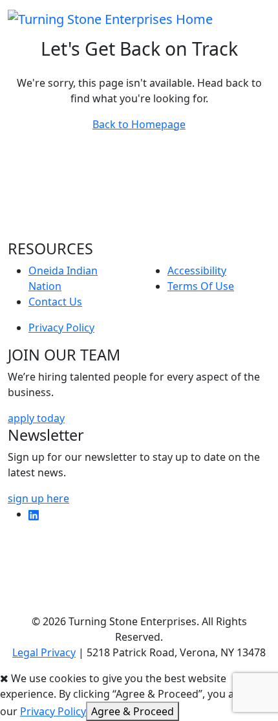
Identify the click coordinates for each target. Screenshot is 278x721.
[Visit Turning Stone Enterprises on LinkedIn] (33, 514)
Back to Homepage (139, 124)
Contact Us (55, 301)
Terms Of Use (200, 286)
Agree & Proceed (132, 711)
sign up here (38, 498)
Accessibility (196, 270)
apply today (36, 418)
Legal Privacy (44, 652)
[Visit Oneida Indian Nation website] (139, 189)
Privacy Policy (61, 327)
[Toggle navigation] (261, 19)
